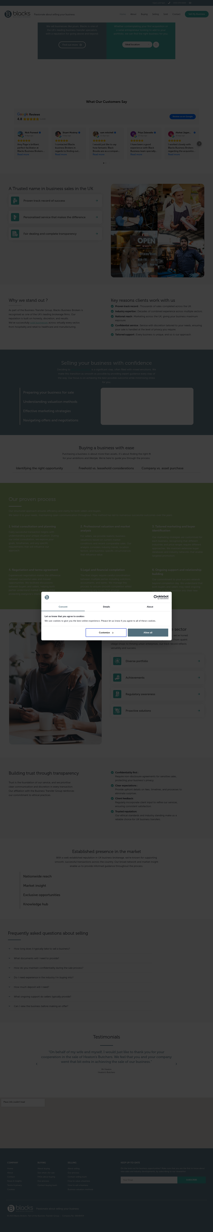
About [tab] (150, 607)
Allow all (148, 632)
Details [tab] (106, 607)
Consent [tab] (63, 607)
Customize (104, 632)
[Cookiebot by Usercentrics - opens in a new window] (156, 597)
